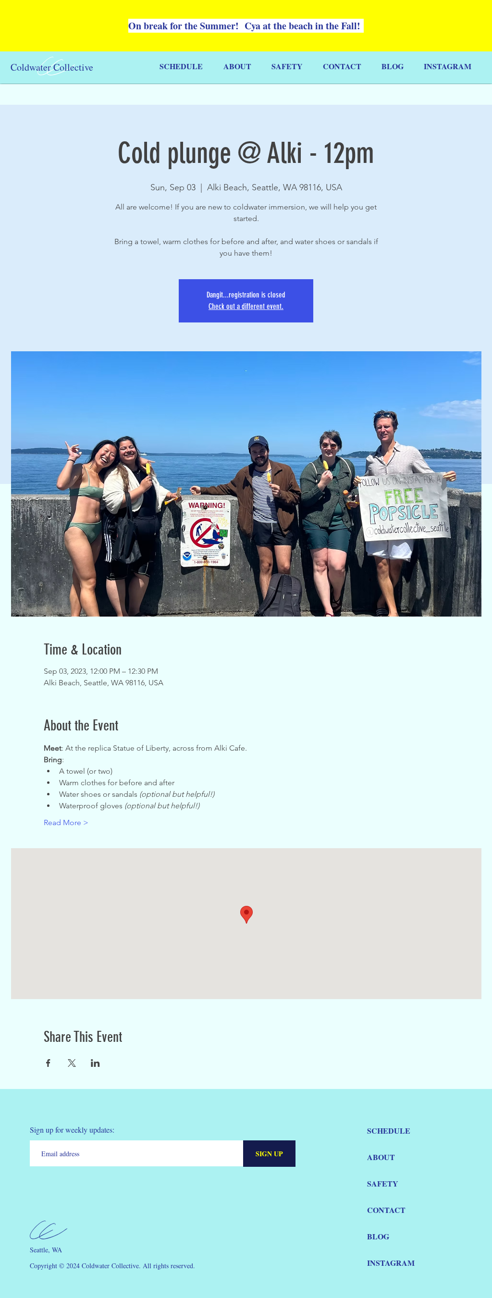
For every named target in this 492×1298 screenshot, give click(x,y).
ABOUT (381, 1156)
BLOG (378, 1236)
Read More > (66, 822)
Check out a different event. (246, 306)
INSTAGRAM (391, 1262)
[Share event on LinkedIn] (95, 1063)
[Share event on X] (71, 1063)
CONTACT (386, 1209)
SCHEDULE (388, 1130)
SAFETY (382, 1183)
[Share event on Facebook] (48, 1063)
